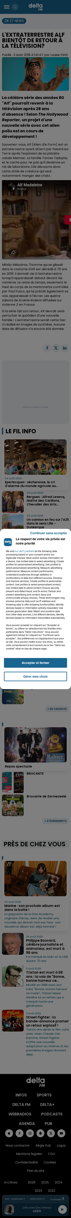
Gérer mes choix (35, 676)
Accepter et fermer (35, 662)
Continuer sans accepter (48, 533)
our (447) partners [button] (24, 551)
